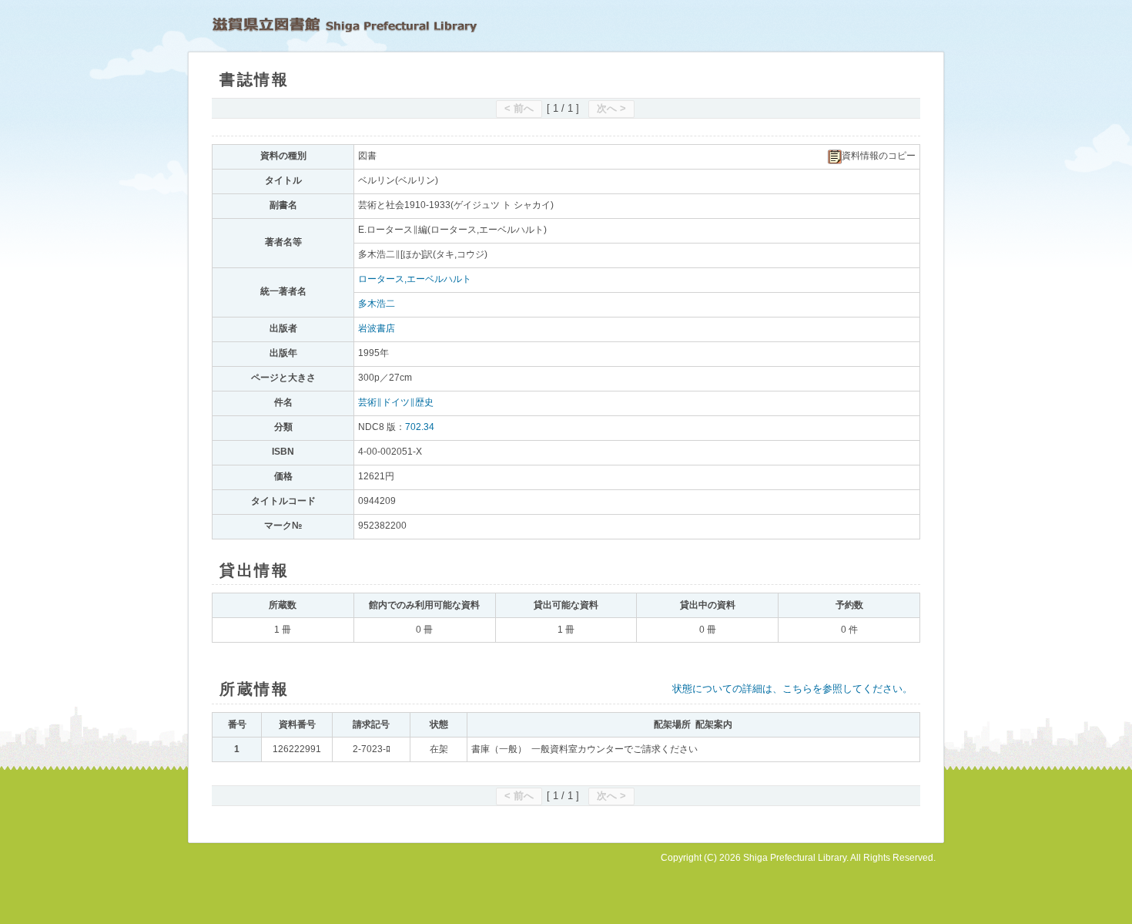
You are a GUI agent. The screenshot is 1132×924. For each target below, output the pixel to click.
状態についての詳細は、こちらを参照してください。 (792, 688)
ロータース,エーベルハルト (414, 279)
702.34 (419, 427)
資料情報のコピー (879, 155)
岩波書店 (376, 328)
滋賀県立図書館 (344, 24)
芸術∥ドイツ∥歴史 (396, 402)
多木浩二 (376, 303)
